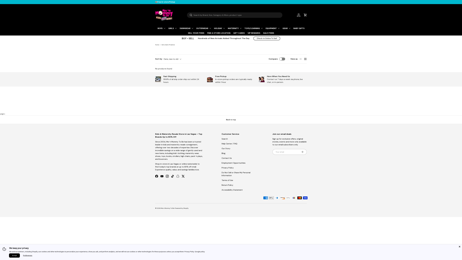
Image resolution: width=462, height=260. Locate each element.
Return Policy (227, 185)
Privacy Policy (228, 167)
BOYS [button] (160, 28)
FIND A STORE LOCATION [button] (218, 33)
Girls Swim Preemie (168, 45)
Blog (223, 153)
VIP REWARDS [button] (254, 33)
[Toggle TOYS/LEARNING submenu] (261, 28)
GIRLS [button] (171, 28)
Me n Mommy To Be (167, 208)
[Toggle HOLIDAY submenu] (224, 28)
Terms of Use (227, 180)
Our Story (226, 148)
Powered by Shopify (182, 208)
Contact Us (227, 158)
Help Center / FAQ (229, 143)
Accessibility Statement (232, 190)
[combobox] (234, 15)
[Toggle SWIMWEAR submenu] (192, 28)
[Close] (459, 246)
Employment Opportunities (233, 163)
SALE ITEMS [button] (268, 33)
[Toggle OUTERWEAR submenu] (210, 28)
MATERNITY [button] (233, 28)
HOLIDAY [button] (218, 28)
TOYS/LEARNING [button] (252, 28)
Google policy (200, 251)
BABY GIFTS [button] (299, 28)
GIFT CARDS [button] (239, 33)
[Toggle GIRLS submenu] (175, 28)
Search (225, 139)
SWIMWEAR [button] (185, 28)
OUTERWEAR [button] (202, 28)
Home (157, 45)
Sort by (158, 59)
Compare (273, 59)
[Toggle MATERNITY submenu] (240, 28)
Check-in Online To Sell (267, 38)
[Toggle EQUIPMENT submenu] (278, 28)
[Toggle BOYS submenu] (164, 28)
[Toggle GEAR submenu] (289, 28)
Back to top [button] (231, 120)
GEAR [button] (285, 28)
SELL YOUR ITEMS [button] (196, 33)
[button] (305, 15)
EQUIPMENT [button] (271, 28)
